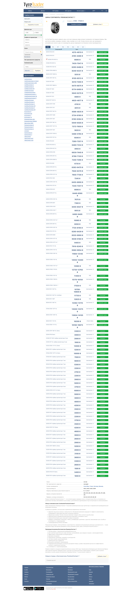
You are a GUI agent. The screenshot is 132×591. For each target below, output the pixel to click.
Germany (96, 486)
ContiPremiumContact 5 (30, 98)
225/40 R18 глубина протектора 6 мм (56, 442)
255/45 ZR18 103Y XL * (52, 220)
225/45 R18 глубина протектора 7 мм (55, 431)
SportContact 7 (28, 134)
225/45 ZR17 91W (50, 103)
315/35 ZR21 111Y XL (51, 324)
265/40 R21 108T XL (51, 302)
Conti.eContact (28, 79)
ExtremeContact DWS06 (30, 121)
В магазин (102, 59)
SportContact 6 (28, 132)
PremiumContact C (29, 129)
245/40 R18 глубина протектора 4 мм (56, 375)
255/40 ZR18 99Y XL (51, 213)
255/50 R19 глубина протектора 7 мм (56, 360)
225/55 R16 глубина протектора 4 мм (56, 416)
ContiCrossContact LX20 (30, 83)
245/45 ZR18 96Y (50, 202)
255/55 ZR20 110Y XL (51, 259)
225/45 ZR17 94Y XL (51, 111)
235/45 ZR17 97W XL (51, 133)
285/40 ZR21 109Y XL (51, 314)
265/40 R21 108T (50, 298)
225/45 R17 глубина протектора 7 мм (55, 434)
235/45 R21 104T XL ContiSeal (53, 295)
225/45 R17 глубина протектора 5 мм (55, 438)
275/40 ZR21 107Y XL (51, 308)
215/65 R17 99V (50, 92)
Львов (90, 579)
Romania (101, 486)
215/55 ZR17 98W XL (51, 85)
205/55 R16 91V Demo (51, 471)
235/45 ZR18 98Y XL (51, 170)
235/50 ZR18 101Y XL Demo (53, 390)
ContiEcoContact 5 (29, 86)
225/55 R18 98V (50, 163)
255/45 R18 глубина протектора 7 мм (56, 364)
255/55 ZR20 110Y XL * (52, 265)
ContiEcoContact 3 (29, 84)
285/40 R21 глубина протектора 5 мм (56, 349)
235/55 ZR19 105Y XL (51, 227)
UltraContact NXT (28, 138)
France (91, 486)
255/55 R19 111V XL (51, 246)
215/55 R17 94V (50, 81)
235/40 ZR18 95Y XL (51, 167)
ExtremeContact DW (29, 119)
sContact (26, 130)
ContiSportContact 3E (29, 106)
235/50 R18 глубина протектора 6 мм (56, 397)
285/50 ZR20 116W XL (51, 279)
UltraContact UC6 (28, 140)
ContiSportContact (29, 100)
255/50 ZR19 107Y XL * (52, 242)
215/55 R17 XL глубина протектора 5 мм (56, 342)
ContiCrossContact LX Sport (31, 81)
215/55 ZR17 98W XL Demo (53, 445)
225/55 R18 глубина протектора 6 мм (56, 408)
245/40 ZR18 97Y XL (51, 193)
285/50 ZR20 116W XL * (52, 285)
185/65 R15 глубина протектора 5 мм (56, 475)
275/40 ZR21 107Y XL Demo (53, 353)
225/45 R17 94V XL (51, 100)
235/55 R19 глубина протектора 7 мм (56, 382)
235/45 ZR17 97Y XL (51, 137)
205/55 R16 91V (50, 55)
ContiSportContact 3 (29, 104)
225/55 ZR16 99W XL (51, 70)
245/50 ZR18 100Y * (51, 210)
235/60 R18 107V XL (51, 185)
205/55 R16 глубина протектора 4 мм (56, 468)
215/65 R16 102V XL (51, 66)
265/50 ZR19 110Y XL (51, 249)
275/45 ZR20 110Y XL (51, 275)
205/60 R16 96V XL (53, 59)
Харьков (91, 572)
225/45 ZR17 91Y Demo (52, 427)
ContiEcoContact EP (29, 88)
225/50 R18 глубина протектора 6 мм (56, 419)
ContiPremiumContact (29, 92)
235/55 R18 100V (50, 178)
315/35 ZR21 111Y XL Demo (53, 345)
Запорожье (91, 583)
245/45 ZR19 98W (50, 234)
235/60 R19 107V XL (51, 231)
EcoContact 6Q (28, 113)
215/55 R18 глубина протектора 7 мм (55, 449)
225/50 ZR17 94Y (50, 118)
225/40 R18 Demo (50, 334)
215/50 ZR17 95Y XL (51, 77)
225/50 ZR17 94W (50, 115)
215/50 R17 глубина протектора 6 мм (55, 460)
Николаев (91, 581)
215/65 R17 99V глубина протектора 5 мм (57, 338)
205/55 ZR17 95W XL (51, 74)
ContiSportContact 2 (29, 102)
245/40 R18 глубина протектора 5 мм (56, 371)
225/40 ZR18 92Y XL (51, 148)
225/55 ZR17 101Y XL (51, 126)
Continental (27, 54)
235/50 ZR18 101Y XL (51, 174)
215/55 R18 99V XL (51, 144)
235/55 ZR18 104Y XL (51, 181)
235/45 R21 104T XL (51, 289)
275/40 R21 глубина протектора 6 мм (55, 356)
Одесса (90, 576)
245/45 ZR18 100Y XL (51, 199)
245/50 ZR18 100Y (51, 206)
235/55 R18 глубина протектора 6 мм (56, 386)
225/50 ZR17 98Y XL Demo (53, 330)
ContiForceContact (29, 90)
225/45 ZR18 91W (50, 152)
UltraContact (27, 136)
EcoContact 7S (28, 117)
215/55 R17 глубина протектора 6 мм (55, 457)
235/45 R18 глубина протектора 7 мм (56, 401)
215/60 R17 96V (50, 89)
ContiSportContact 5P (29, 109)
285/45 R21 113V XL (51, 321)
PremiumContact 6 (29, 125)
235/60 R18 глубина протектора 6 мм (56, 379)
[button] (81, 10)
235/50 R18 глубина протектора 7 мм (56, 393)
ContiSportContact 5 (29, 107)
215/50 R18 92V (50, 141)
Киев (90, 569)
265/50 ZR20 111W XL (51, 269)
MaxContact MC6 (28, 123)
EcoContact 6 (27, 111)
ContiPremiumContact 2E (30, 96)
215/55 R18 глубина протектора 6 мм (55, 453)
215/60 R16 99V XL (51, 63)
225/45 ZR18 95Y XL (51, 155)
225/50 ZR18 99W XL (51, 159)
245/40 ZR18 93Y (50, 189)
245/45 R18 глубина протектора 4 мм (56, 367)
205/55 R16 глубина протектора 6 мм (56, 464)
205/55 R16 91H (50, 52)
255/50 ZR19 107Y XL (51, 238)
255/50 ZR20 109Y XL (51, 253)
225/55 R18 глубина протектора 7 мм (55, 405)
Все (48, 47)
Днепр (90, 574)
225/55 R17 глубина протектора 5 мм (55, 412)
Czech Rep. (86, 486)
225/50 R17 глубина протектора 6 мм (55, 423)
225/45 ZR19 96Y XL (51, 223)
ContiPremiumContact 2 (30, 94)
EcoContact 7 (27, 115)
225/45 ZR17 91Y (50, 107)
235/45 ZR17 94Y (50, 129)
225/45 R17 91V (50, 96)
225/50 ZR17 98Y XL (51, 122)
